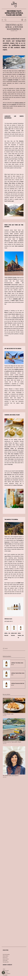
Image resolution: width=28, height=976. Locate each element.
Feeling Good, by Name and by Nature (12, 742)
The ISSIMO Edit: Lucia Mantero (11, 775)
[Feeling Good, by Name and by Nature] (14, 729)
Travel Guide (5, 960)
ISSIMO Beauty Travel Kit (8, 618)
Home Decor (5, 957)
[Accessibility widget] (3, 972)
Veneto (16, 79)
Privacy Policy (5, 972)
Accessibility (5, 975)
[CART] (25, 19)
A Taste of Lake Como (8, 714)
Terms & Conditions (6, 973)
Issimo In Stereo (6, 958)
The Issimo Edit (5, 961)
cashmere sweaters (19, 102)
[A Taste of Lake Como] (14, 705)
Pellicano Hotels (6, 970)
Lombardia (10, 79)
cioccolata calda (17, 298)
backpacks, (13, 104)
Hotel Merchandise (6, 954)
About (4, 969)
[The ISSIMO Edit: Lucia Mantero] (14, 760)
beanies (4, 104)
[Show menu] (2, 19)
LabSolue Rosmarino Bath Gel (21, 635)
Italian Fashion (5, 955)
